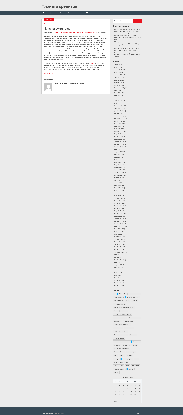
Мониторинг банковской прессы (124, 307)
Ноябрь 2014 (118, 247)
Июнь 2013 (117, 270)
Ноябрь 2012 (118, 283)
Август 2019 (118, 152)
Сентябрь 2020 (119, 118)
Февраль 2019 (118, 167)
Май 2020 (117, 129)
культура (117, 359)
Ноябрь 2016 (118, 221)
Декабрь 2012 (118, 280)
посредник (135, 365)
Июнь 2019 (117, 157)
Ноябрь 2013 (118, 257)
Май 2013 (117, 272)
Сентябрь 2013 (119, 262)
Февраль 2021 (118, 105)
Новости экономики (120, 317)
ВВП (125, 294)
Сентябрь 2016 (119, 226)
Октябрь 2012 (118, 285)
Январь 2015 (118, 242)
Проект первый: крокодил (122, 324)
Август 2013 (118, 265)
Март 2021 (117, 103)
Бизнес (80, 13)
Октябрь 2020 (118, 116)
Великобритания (134, 294)
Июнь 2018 (117, 188)
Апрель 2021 (118, 100)
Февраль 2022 (118, 75)
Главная (46, 24)
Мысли (116, 311)
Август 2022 (118, 64)
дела (115, 355)
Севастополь (129, 328)
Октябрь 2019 (118, 147)
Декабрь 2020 (118, 111)
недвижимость (118, 365)
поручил (92, 63)
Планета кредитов (59, 6)
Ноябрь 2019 (118, 144)
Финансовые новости (120, 335)
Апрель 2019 (118, 162)
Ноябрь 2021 (118, 82)
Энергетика (136, 341)
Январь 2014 (118, 254)
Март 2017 (117, 211)
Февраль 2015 (118, 239)
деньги (122, 355)
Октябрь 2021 (118, 85)
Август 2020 (118, 121)
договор (129, 355)
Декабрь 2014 (118, 244)
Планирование (128, 321)
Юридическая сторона (130, 345)
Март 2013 (117, 277)
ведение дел (131, 352)
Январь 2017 (118, 216)
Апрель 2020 (118, 131)
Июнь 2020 (117, 126)
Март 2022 (117, 72)
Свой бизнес (118, 328)
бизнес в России (119, 352)
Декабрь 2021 (118, 80)
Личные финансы (119, 304)
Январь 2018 (118, 200)
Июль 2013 (117, 267)
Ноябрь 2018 (118, 175)
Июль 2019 (117, 154)
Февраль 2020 (118, 136)
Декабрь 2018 (118, 172)
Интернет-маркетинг (133, 297)
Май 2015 (117, 231)
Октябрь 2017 (118, 208)
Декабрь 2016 (118, 218)
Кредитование (118, 300)
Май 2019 (117, 159)
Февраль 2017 (118, 213)
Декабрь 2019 (118, 141)
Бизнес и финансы (49, 13)
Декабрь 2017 (118, 203)
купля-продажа (127, 359)
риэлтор (131, 369)
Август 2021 (118, 90)
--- (115, 294)
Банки (62, 13)
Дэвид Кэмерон (119, 297)
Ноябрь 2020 (118, 113)
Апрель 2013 (118, 275)
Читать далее (48, 73)
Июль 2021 (117, 93)
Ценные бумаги (119, 338)
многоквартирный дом (121, 362)
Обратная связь (91, 13)
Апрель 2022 (118, 70)
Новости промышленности (122, 314)
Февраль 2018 (118, 198)
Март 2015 (117, 236)
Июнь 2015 (117, 229)
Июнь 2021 (117, 95)
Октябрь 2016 (118, 224)
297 (120, 294)
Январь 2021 (118, 108)
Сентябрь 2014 (119, 252)
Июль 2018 (117, 185)
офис (127, 365)
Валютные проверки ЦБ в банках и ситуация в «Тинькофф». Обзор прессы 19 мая (127, 37)
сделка (116, 372)
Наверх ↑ (139, 413)
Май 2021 (117, 98)
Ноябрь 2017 (118, 206)
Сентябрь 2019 (119, 149)
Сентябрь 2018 (119, 180)
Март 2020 (117, 134)
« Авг (115, 401)
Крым (127, 300)
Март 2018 (117, 195)
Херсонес (133, 335)
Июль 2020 (117, 123)
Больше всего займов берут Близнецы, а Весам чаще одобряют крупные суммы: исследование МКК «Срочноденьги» (127, 31)
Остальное (117, 321)
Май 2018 (117, 190)
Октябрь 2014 (118, 249)
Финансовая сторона (120, 331)
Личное (134, 300)
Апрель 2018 (118, 193)
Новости (124, 311)
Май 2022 (117, 67)
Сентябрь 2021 (119, 88)
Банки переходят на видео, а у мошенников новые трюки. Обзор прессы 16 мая (127, 54)
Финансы (71, 13)
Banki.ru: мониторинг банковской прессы (84, 32)
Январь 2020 (118, 139)
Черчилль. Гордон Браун (122, 341)
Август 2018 (118, 182)
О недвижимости (134, 317)
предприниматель (120, 369)
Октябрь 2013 (118, 260)
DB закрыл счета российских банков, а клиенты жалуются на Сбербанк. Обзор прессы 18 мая (126, 43)
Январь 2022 (118, 77)
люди (136, 359)
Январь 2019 (118, 170)
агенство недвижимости (121, 348)
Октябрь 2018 (118, 177)
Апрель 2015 (118, 234)
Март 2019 (117, 165)
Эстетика (117, 345)
